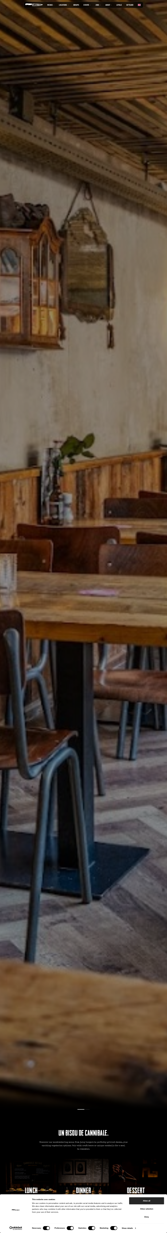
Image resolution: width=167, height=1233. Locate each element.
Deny (146, 1217)
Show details (127, 1228)
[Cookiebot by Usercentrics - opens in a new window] (16, 1228)
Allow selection (146, 1209)
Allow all (146, 1201)
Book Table (12, 575)
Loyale (119, 5)
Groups (76, 5)
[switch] (70, 1228)
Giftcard (129, 5)
